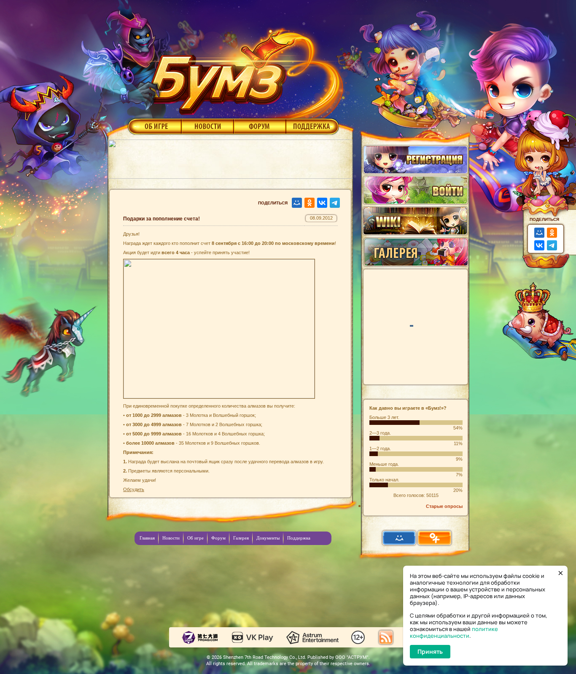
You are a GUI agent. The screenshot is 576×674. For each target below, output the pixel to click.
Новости (207, 126)
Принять (430, 651)
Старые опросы (444, 506)
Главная (147, 537)
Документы (268, 537)
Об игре (154, 126)
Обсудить (133, 489)
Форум (260, 126)
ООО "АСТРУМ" (352, 657)
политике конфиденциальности (454, 632)
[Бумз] (243, 68)
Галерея (241, 537)
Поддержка (312, 126)
